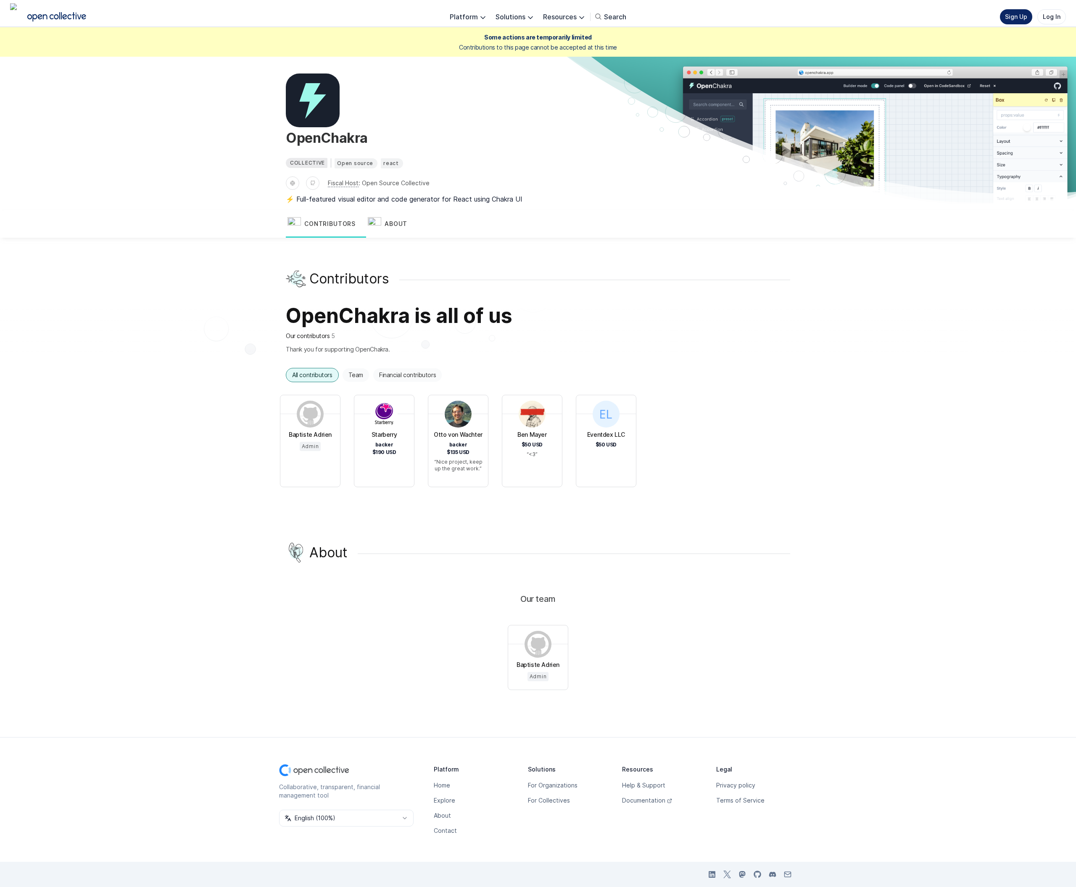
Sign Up (1016, 16)
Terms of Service (740, 800)
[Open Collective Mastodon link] (742, 874)
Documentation (643, 800)
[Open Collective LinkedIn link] (712, 874)
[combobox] (346, 818)
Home (442, 785)
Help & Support (643, 785)
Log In (1051, 16)
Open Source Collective (396, 182)
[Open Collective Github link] (757, 874)
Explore (444, 800)
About (442, 815)
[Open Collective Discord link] (772, 874)
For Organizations (553, 785)
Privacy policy (735, 785)
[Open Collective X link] (727, 874)
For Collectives (549, 800)
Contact (445, 830)
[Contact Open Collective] (788, 874)
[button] (326, 224)
